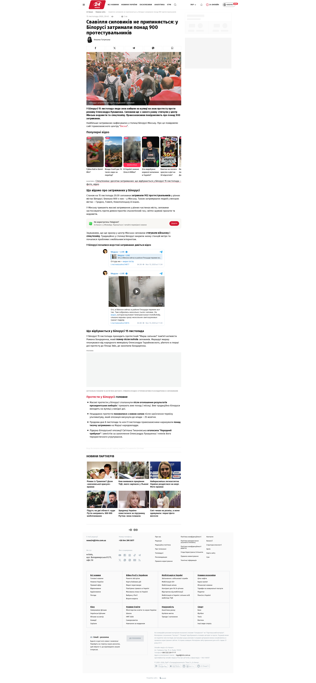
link (120, 555)
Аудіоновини (95, 592)
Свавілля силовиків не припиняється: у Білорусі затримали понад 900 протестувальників (142, 12)
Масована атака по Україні (137, 592)
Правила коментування (189, 556)
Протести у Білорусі (100, 397)
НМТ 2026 (130, 617)
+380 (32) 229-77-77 (168, 652)
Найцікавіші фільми (98, 610)
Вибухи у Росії (132, 595)
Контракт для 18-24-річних (172, 588)
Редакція (158, 541)
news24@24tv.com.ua (96, 540)
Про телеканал (160, 549)
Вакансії (209, 541)
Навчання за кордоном (135, 623)
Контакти (209, 537)
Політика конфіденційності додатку (191, 547)
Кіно (92, 607)
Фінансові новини (205, 585)
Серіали (93, 623)
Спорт (200, 607)
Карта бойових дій (133, 582)
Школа (129, 613)
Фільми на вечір (97, 617)
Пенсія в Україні (204, 595)
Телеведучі (159, 553)
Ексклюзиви (146, 5)
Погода (93, 595)
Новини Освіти (133, 607)
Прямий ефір (95, 585)
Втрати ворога (132, 599)
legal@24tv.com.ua (183, 655)
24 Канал (89, 12)
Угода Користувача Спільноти (192, 552)
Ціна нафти (202, 578)
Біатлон (201, 620)
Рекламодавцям (161, 557)
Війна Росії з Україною (137, 575)
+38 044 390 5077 (126, 540)
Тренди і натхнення (170, 617)
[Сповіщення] (201, 4)
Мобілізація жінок (169, 585)
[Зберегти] (172, 48)
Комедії (93, 620)
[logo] (97, 4)
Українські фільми (97, 613)
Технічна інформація (189, 560)
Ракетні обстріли (133, 578)
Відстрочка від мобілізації (172, 592)
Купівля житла (168, 613)
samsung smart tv (203, 666)
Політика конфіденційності (191, 537)
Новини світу (101, 12)
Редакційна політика (163, 545)
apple (175, 666)
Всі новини (113, 5)
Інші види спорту (204, 623)
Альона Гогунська (102, 40)
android (161, 666)
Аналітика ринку (168, 610)
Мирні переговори (133, 585)
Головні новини (96, 578)
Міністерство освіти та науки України (141, 610)
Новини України (129, 5)
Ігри (169, 5)
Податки (201, 592)
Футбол (201, 613)
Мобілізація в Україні (172, 575)
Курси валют (203, 582)
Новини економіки (207, 575)
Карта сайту (210, 553)
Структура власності (214, 545)
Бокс (199, 610)
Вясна (123, 126)
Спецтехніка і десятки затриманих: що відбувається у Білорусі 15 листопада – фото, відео (133, 183)
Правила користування (164, 561)
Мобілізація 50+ (168, 582)
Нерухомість (168, 607)
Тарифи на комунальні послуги (210, 588)
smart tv (188, 666)
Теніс (200, 617)
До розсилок (135, 638)
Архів (208, 549)
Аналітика (160, 5)
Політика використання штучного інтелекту (190, 541)
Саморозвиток (132, 620)
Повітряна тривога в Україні (137, 588)
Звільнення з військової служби (175, 578)
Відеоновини (95, 588)
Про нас (158, 537)
